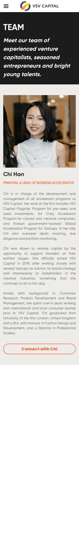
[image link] (39, 5)
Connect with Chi (39, 349)
